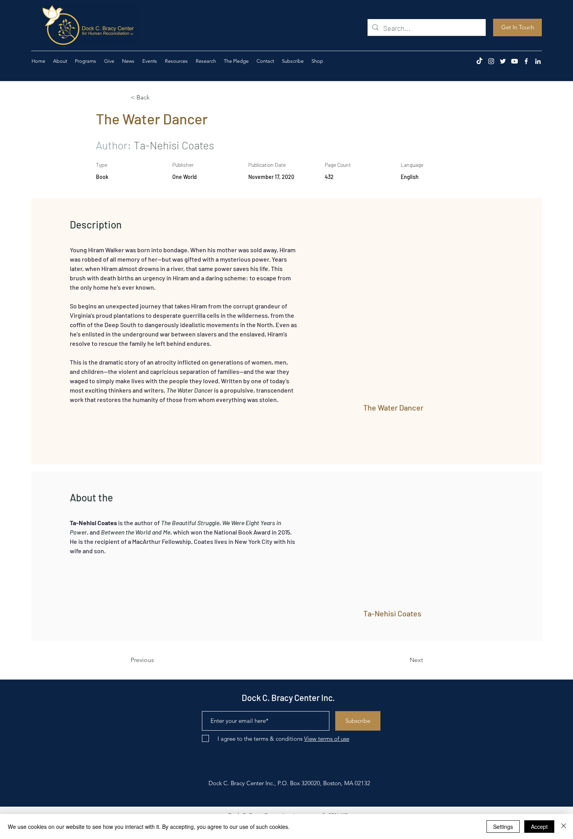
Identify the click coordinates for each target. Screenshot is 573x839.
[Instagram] (491, 61)
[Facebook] (526, 61)
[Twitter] (503, 61)
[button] (109, 61)
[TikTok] (479, 61)
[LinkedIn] (538, 61)
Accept (539, 826)
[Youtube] (514, 61)
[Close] (563, 826)
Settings (503, 826)
